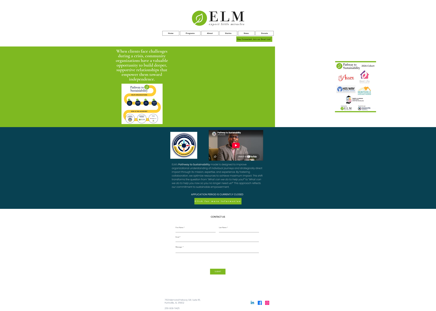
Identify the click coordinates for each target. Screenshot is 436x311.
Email (177, 237)
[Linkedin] (252, 303)
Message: (179, 247)
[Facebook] (260, 303)
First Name (179, 227)
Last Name (223, 227)
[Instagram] (267, 303)
